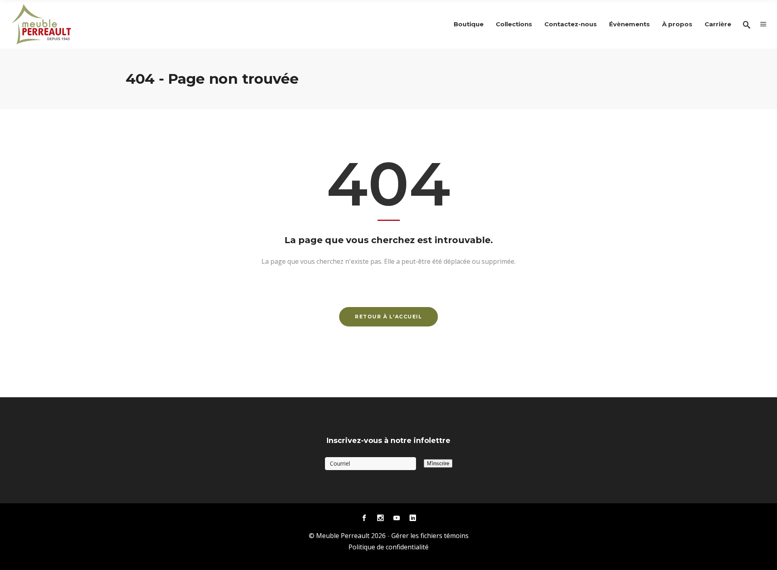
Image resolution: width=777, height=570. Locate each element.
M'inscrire (438, 463)
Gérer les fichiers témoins (430, 535)
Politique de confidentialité (388, 546)
